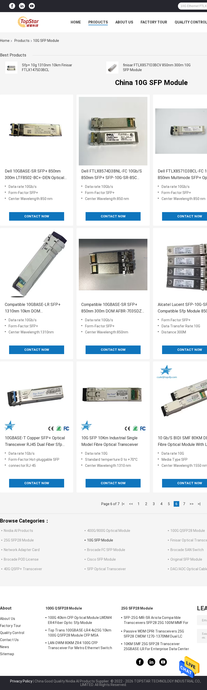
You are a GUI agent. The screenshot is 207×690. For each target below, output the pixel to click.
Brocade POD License (21, 559)
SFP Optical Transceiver (106, 569)
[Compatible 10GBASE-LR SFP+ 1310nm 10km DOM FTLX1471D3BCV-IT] (36, 264)
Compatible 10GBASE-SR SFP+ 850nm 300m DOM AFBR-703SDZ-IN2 (112, 308)
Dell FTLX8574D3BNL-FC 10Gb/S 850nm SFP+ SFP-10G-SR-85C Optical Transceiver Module (111, 175)
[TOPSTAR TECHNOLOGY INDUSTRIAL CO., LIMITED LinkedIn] (22, 6)
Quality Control (12, 633)
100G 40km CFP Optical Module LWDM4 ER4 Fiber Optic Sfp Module (80, 620)
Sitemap (7, 654)
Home (76, 22)
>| (199, 504)
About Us (124, 22)
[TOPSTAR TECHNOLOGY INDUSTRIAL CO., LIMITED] (28, 22)
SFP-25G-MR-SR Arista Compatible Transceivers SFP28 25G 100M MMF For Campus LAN (156, 621)
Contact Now (36, 216)
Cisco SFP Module (101, 559)
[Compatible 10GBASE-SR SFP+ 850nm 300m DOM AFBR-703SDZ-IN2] (113, 264)
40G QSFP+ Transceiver (23, 569)
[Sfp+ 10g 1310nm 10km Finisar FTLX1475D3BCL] (11, 68)
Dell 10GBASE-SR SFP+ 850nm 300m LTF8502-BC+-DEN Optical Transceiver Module (34, 175)
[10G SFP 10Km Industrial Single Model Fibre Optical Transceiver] (113, 398)
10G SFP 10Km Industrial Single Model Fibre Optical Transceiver (109, 441)
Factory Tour (154, 22)
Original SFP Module (186, 559)
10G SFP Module (100, 540)
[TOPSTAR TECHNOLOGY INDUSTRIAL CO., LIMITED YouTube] (31, 6)
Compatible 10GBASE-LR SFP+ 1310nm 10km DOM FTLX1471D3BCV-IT (33, 308)
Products (98, 22)
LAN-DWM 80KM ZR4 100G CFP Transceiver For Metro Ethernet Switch (80, 645)
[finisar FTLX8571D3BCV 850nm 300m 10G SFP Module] (112, 68)
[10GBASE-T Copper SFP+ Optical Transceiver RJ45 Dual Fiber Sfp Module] (36, 398)
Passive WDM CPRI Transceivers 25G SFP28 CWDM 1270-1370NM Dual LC (154, 633)
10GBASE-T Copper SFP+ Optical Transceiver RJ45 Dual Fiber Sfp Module (35, 442)
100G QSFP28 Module (187, 531)
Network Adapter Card (22, 550)
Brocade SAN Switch (187, 550)
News (4, 647)
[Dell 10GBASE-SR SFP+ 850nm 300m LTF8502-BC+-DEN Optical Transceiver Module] (36, 131)
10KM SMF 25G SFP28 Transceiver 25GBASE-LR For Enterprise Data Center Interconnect (156, 647)
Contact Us (9, 640)
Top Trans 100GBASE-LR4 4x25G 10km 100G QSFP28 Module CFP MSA (79, 632)
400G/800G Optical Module (108, 531)
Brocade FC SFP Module (106, 550)
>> (192, 504)
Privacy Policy (21, 681)
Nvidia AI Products (18, 531)
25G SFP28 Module (19, 540)
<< (131, 504)
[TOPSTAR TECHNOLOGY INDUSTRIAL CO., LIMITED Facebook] (12, 6)
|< (123, 504)
